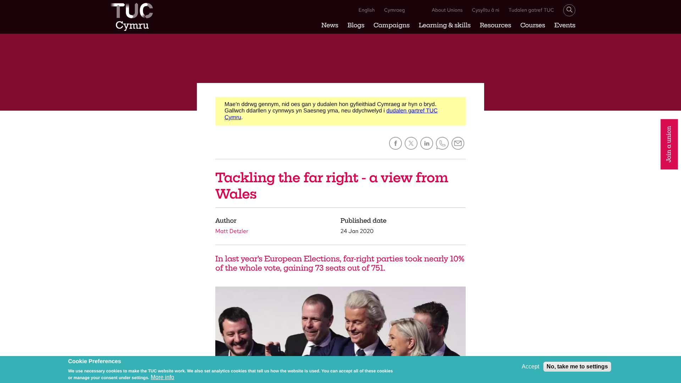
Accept (530, 366)
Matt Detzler (231, 231)
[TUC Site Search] (569, 10)
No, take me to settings (577, 366)
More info (162, 377)
